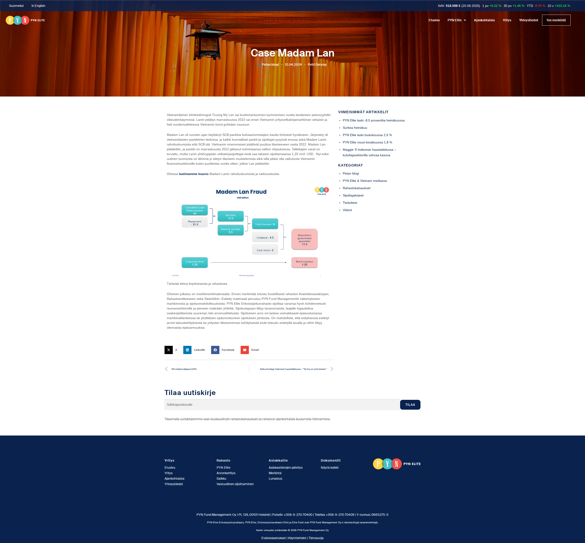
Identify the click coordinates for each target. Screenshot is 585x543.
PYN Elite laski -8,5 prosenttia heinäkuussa (374, 120)
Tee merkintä (556, 20)
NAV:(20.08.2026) (459, 6)
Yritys (507, 20)
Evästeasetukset (273, 538)
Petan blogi (270, 64)
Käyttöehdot (297, 538)
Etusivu (434, 20)
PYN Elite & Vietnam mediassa (365, 181)
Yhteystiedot (528, 20)
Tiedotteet (350, 202)
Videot (347, 210)
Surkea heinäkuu (355, 127)
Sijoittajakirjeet (353, 195)
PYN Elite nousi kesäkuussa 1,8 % (367, 142)
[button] (172, 350)
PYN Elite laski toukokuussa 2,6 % (367, 135)
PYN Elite (455, 20)
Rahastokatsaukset (356, 188)
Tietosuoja (316, 538)
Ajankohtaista (484, 20)
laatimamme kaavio (194, 174)
